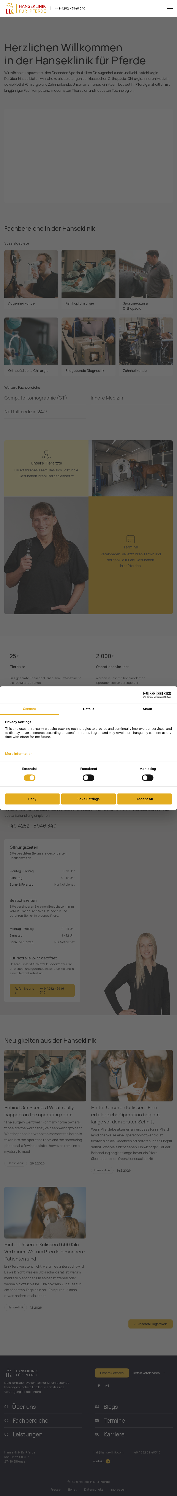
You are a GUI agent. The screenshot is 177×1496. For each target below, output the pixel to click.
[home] (25, 8)
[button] (170, 8)
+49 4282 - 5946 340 (70, 8)
